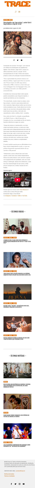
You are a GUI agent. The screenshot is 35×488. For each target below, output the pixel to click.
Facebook (14, 195)
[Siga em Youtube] (23, 484)
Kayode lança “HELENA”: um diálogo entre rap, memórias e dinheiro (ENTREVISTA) (16, 306)
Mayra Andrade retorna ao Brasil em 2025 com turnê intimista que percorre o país (16, 338)
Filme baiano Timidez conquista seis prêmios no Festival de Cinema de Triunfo (16, 415)
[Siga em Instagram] (19, 484)
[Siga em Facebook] (11, 484)
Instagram (8, 195)
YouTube (24, 195)
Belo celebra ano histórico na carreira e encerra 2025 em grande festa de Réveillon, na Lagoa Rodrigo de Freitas (16, 385)
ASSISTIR (6, 237)
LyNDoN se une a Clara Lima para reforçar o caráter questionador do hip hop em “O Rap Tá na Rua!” (17, 241)
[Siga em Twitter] (15, 484)
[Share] (14, 60)
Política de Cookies (9, 474)
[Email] (21, 60)
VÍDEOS (14, 237)
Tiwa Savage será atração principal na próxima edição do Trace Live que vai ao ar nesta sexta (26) (17, 274)
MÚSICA (10, 20)
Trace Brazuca (24, 189)
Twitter (19, 195)
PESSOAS (10, 442)
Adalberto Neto (8, 28)
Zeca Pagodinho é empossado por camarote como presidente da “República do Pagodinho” (16, 445)
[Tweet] (17, 60)
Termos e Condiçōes (9, 476)
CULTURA (6, 20)
